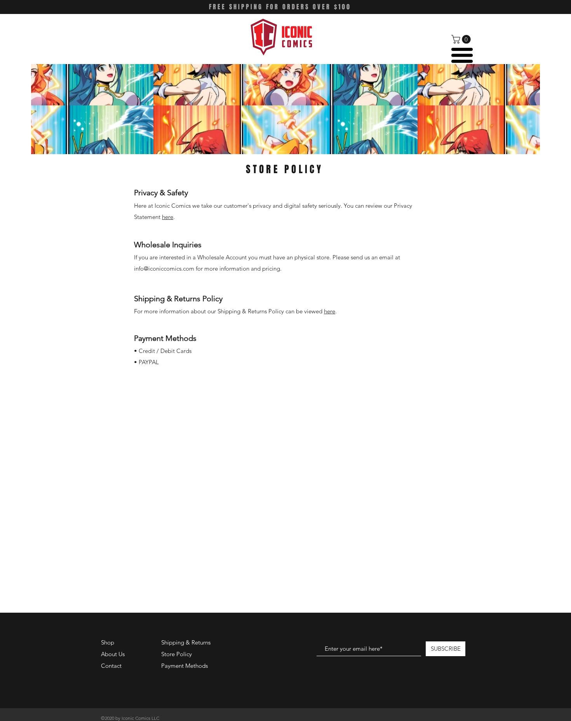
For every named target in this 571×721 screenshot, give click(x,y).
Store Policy (176, 654)
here (167, 217)
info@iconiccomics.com (164, 268)
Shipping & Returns (186, 642)
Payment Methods (185, 665)
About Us (113, 654)
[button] (462, 39)
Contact (111, 665)
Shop (107, 642)
